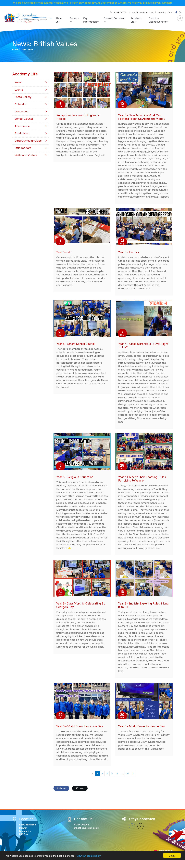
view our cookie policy (89, 855)
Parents (74, 18)
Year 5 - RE (63, 252)
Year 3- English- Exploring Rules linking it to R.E (143, 605)
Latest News (27, 49)
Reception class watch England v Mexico (77, 117)
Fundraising (22, 133)
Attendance (22, 126)
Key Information (90, 20)
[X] (180, 12)
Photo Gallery (23, 97)
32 (127, 773)
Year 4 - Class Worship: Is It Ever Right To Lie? (143, 345)
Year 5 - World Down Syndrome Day (79, 726)
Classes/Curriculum (115, 18)
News (18, 82)
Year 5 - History (128, 252)
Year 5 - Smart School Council (75, 344)
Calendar (20, 104)
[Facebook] (176, 12)
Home (15, 49)
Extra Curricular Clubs (28, 140)
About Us (59, 20)
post (81, 788)
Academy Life (136, 20)
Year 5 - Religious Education (74, 477)
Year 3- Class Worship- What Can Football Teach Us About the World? (141, 117)
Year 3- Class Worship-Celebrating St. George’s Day (80, 605)
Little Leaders (23, 148)
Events (19, 89)
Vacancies (21, 111)
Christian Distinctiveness (157, 20)
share (62, 788)
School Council (24, 119)
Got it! (172, 855)
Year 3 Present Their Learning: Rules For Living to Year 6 (142, 478)
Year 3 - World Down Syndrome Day (141, 726)
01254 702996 (119, 12)
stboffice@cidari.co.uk (142, 12)
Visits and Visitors (26, 155)
